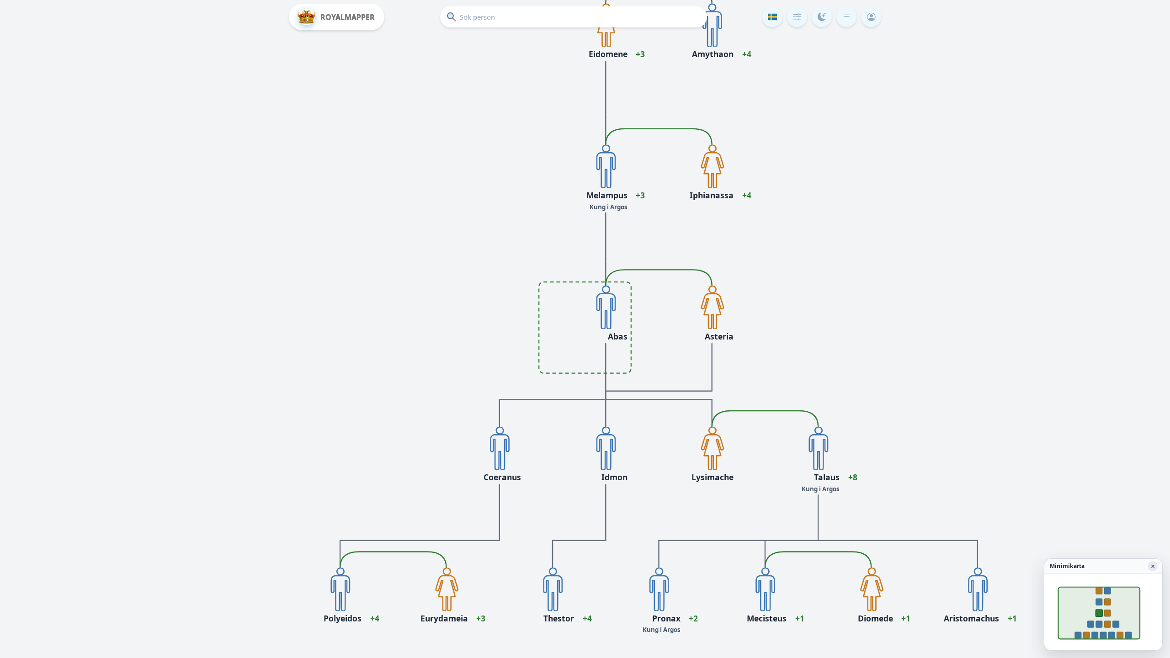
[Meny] (846, 17)
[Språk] (772, 17)
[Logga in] (871, 17)
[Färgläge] (822, 17)
